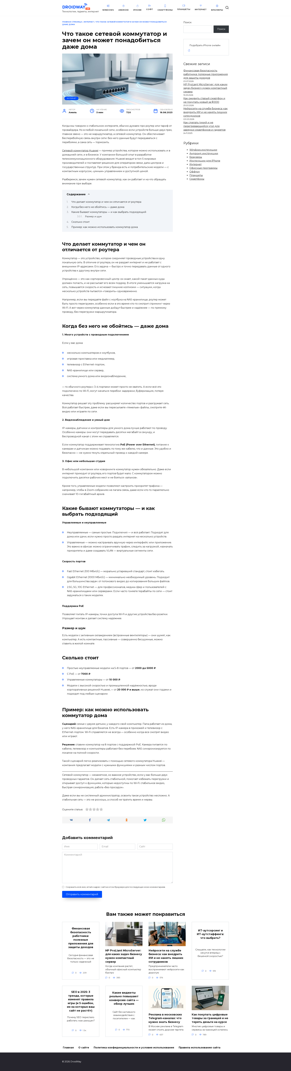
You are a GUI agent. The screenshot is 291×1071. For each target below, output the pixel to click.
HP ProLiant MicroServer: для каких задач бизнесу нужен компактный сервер (205, 88)
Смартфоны (196, 179)
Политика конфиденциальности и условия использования (134, 1047)
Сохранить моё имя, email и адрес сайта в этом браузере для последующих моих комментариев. (116, 887)
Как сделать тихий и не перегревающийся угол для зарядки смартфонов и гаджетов (204, 126)
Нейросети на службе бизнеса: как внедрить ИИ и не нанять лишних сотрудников (205, 112)
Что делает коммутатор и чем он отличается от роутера (106, 201)
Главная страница (72, 22)
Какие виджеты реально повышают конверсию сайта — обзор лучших (124, 998)
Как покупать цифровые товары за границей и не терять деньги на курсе (210, 1018)
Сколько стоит (80, 221)
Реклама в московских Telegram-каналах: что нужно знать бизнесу (165, 1018)
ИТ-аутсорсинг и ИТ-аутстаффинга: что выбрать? (210, 934)
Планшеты (196, 175)
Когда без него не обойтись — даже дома (97, 207)
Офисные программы (203, 168)
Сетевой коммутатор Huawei (80, 150)
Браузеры (195, 157)
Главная (68, 1047)
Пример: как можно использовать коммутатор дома (104, 227)
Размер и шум (93, 216)
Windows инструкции (203, 149)
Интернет (89, 22)
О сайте (83, 1047)
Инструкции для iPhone (204, 160)
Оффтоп (194, 171)
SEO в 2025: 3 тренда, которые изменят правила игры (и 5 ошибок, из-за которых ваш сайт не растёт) (81, 1001)
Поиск (187, 22)
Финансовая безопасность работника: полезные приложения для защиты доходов (205, 74)
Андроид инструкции (203, 153)
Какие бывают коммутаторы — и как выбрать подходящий (108, 212)
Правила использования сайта (199, 1047)
